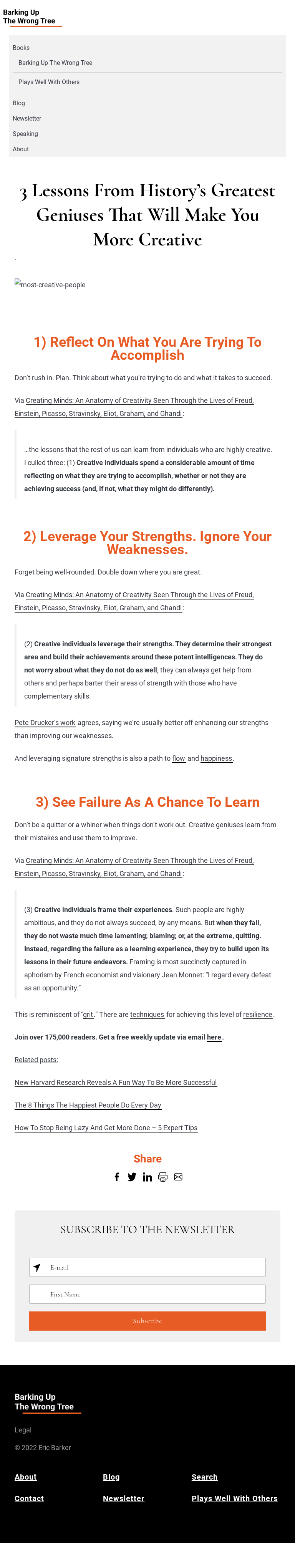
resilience (257, 1014)
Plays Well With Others (49, 82)
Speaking (25, 133)
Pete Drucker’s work (45, 723)
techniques (147, 1014)
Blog (19, 103)
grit (88, 1014)
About (21, 149)
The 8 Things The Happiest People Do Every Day (88, 1105)
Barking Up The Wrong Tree (55, 62)
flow (178, 758)
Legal (23, 1430)
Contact (29, 1498)
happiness (216, 758)
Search (205, 1477)
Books (21, 47)
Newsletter (27, 118)
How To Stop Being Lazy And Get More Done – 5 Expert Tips (106, 1128)
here (214, 1037)
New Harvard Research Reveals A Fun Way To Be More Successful (116, 1082)
